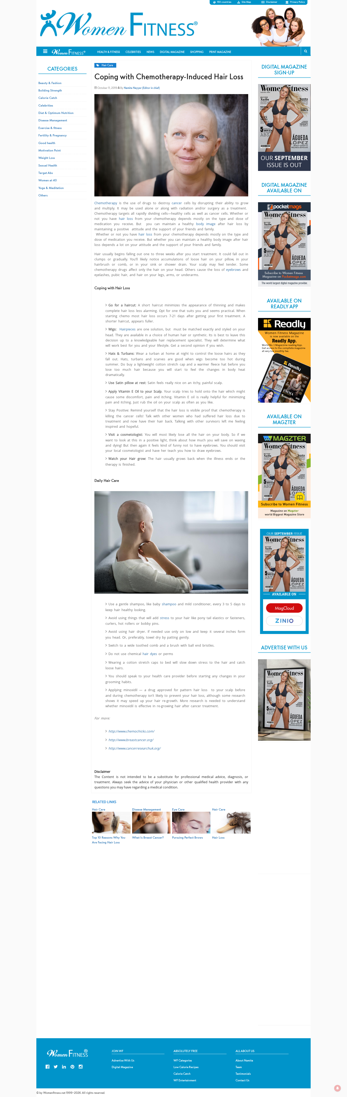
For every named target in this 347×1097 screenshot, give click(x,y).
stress (165, 618)
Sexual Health (47, 165)
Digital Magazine (122, 1067)
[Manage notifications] (337, 1088)
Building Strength (50, 90)
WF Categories (183, 1060)
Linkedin (64, 1066)
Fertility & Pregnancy (52, 135)
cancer (176, 203)
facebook (47, 1066)
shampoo (169, 604)
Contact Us (242, 1080)
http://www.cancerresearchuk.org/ (134, 748)
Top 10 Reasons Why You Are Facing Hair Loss (108, 839)
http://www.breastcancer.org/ (130, 740)
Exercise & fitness (50, 128)
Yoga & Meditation (51, 188)
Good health (46, 143)
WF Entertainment (185, 1080)
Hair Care (107, 65)
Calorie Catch (47, 98)
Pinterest (72, 1066)
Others (43, 195)
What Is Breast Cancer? (148, 837)
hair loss (126, 218)
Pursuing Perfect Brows (187, 837)
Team (239, 1067)
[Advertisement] (284, 811)
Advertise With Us (123, 1060)
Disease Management (52, 120)
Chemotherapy (105, 203)
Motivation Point (49, 150)
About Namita (244, 1060)
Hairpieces (127, 329)
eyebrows (233, 269)
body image (204, 224)
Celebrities (45, 105)
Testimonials (243, 1074)
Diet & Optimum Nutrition (55, 113)
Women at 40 (47, 180)
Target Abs (45, 173)
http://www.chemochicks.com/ (131, 731)
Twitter (55, 1066)
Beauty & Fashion (49, 83)
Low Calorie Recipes (186, 1067)
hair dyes (149, 654)
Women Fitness (119, 23)
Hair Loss (218, 837)
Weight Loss (46, 158)
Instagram (80, 1066)
